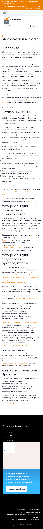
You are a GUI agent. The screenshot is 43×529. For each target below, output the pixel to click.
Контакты (9, 440)
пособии (5, 100)
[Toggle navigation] (5, 12)
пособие (34, 235)
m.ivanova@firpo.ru (9, 403)
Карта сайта (10, 438)
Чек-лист (5, 240)
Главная (8, 433)
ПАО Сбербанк (18, 192)
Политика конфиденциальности (16, 426)
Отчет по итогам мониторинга (14, 345)
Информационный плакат (12, 248)
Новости (8, 435)
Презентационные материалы (14, 363)
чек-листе (31, 201)
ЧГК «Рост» (15, 20)
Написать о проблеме (16, 489)
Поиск (32, 26)
